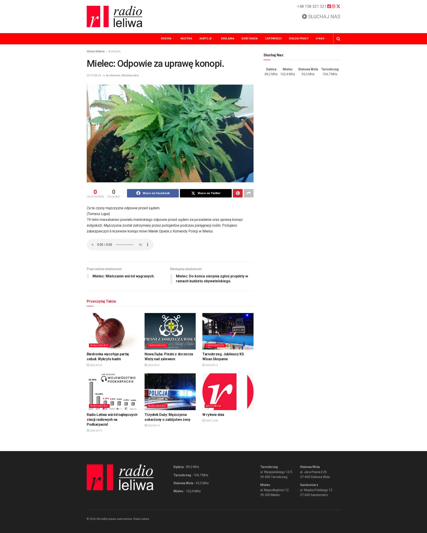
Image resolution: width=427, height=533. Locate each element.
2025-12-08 (211, 420)
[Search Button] (338, 38)
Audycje (205, 38)
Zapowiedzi (273, 38)
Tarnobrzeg (157, 345)
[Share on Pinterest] (238, 193)
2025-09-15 (211, 365)
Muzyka (186, 38)
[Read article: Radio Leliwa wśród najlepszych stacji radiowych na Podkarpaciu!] (112, 391)
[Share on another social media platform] (249, 193)
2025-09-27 (153, 365)
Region (166, 38)
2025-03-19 (95, 430)
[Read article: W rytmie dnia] (228, 391)
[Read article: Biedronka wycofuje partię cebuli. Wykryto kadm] (112, 331)
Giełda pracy (299, 38)
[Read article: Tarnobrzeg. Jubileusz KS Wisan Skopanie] (228, 331)
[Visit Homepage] (114, 16)
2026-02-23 (95, 365)
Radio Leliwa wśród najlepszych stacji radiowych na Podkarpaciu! (112, 420)
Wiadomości (130, 75)
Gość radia (249, 38)
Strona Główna (96, 51)
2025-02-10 (153, 425)
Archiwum (114, 51)
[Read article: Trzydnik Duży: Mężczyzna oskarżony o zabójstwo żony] (170, 391)
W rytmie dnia (213, 415)
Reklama (227, 38)
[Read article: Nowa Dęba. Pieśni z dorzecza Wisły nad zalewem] (170, 331)
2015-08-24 (94, 75)
